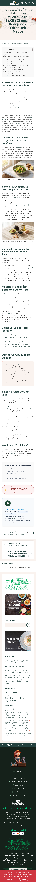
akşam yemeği (16, 197)
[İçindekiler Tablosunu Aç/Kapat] (30, 49)
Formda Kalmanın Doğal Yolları (15, 342)
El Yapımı (14, 715)
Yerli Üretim (8, 737)
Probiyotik (19, 727)
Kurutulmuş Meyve (21, 723)
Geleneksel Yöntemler (22, 720)
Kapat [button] (24, 879)
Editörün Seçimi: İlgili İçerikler (13, 67)
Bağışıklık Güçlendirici (11, 710)
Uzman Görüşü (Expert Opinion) (13, 69)
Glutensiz (7, 722)
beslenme (17, 148)
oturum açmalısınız (23, 567)
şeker (15, 106)
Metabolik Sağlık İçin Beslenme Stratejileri (16, 65)
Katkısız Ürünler (9, 723)
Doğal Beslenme (18, 531)
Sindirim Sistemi (23, 730)
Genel (7, 695)
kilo (9, 407)
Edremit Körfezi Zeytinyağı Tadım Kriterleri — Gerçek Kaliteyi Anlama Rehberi (16, 681)
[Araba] (33, 3)
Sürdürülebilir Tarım (10, 733)
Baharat (19, 709)
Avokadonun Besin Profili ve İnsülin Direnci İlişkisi (16, 53)
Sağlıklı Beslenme (7, 534)
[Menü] (4, 3)
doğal (12, 858)
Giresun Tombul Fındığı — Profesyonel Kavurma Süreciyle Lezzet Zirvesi (17, 661)
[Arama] (22, 3)
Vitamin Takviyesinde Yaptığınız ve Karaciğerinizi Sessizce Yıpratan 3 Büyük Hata (18, 346)
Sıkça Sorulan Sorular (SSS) (12, 71)
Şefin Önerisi (26, 737)
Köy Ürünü (8, 725)
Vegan (16, 735)
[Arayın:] (15, 625)
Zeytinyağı (26, 215)
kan (23, 92)
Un (11, 735)
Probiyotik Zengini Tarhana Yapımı (16, 335)
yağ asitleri (17, 108)
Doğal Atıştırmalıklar (22, 712)
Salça (6, 728)
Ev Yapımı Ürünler (21, 717)
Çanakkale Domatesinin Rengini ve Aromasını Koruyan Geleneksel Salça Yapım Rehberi (17, 666)
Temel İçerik (22, 733)
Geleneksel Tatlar (9, 720)
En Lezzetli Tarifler (11, 692)
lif (9, 193)
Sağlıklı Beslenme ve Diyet (10, 43)
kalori (16, 294)
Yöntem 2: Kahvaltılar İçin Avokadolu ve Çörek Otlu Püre (19, 62)
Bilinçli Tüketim (6, 531)
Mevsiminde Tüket (9, 533)
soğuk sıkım (18, 205)
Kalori (6, 409)
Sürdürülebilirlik (19, 732)
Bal (24, 709)
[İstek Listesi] (29, 3)
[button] (18, 870)
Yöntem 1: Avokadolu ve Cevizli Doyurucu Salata (19, 60)
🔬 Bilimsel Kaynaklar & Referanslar (16, 75)
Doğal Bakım (8, 714)
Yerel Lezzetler (25, 735)
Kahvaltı (14, 722)
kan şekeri (18, 123)
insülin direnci (17, 92)
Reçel (26, 727)
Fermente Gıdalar (9, 719)
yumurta (31, 268)
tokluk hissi (27, 409)
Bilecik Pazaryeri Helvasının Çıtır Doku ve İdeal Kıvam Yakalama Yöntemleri (17, 671)
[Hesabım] (26, 3)
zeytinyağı (25, 205)
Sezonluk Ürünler (12, 730)
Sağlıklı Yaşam (19, 534)
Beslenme (5, 294)
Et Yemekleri (22, 715)
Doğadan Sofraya (9, 712)
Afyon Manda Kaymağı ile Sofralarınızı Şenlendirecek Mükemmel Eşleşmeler (17, 676)
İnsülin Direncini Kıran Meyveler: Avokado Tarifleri (16, 57)
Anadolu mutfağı (9, 709)
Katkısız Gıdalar (24, 722)
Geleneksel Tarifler (22, 719)
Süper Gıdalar (8, 732)
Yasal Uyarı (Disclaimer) (12, 73)
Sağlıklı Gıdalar (23, 43)
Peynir (12, 727)
